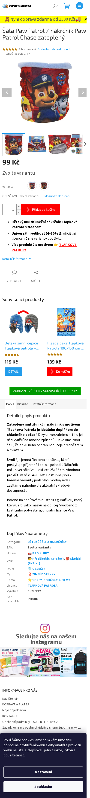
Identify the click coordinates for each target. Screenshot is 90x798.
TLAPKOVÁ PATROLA (42, 585)
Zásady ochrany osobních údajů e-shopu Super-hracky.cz (41, 727)
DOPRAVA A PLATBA (15, 704)
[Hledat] (55, 5)
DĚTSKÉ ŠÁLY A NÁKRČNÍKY (47, 542)
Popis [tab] (10, 404)
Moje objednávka (14, 710)
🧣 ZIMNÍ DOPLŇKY (41, 574)
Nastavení (43, 772)
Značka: (18, 53)
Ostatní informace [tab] (43, 404)
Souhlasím (43, 786)
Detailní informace (14, 259)
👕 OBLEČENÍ (37, 569)
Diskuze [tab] (22, 404)
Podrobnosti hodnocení (54, 49)
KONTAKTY (10, 716)
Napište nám (10, 698)
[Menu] (79, 5)
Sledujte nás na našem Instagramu (46, 639)
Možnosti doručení (57, 196)
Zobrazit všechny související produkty (45, 391)
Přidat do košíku (43, 209)
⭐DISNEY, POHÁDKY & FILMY (49, 580)
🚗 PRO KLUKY (38, 553)
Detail (13, 371)
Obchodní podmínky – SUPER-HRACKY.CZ (30, 722)
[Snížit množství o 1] (18, 212)
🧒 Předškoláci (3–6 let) (46, 559)
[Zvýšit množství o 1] (18, 207)
